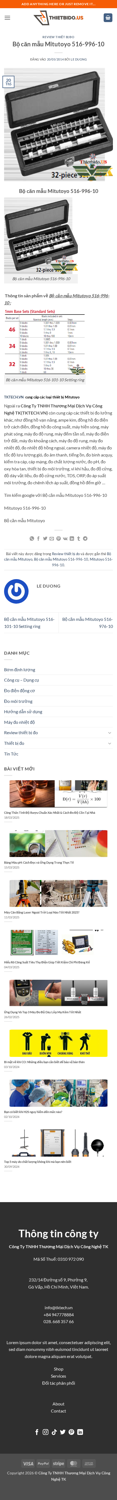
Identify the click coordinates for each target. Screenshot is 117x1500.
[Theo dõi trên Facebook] (37, 1432)
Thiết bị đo (14, 743)
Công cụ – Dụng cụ (21, 679)
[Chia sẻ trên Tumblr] (78, 538)
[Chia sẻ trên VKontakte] (65, 538)
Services (58, 1375)
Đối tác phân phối (58, 1383)
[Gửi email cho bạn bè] (52, 538)
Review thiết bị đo (58, 37)
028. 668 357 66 (59, 1321)
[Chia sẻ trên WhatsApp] (32, 538)
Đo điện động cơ (19, 690)
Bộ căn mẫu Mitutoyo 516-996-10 (61, 559)
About (58, 1403)
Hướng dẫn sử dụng (23, 711)
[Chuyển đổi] (109, 732)
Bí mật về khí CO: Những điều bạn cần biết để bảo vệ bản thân (44, 1062)
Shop (58, 1368)
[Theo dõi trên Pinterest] (71, 1432)
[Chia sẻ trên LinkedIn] (72, 538)
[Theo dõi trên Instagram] (45, 1432)
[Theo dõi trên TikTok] (54, 1432)
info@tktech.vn (59, 1307)
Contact (58, 1410)
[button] (7, 17)
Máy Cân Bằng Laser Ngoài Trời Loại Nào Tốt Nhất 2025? (41, 912)
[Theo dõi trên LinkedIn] (80, 1432)
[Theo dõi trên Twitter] (63, 1432)
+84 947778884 (59, 1314)
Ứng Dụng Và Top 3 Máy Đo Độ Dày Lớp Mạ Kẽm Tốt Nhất (42, 1012)
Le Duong (79, 59)
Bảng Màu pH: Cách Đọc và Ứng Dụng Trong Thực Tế (39, 862)
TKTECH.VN (14, 397)
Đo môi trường (18, 701)
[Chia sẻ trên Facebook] (38, 538)
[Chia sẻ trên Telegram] (85, 538)
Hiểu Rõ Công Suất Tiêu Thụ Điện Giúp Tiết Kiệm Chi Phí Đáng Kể (47, 962)
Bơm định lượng (19, 669)
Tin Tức (11, 753)
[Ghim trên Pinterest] (58, 538)
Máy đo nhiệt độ (19, 722)
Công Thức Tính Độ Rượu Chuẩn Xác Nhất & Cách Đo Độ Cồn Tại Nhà (49, 812)
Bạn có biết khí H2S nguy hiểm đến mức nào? (33, 1112)
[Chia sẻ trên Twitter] (45, 538)
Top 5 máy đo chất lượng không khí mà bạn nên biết (37, 1161)
